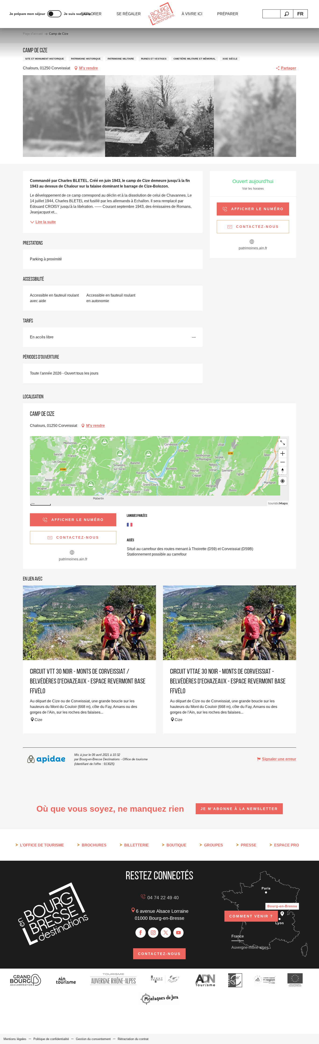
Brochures (94, 845)
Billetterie (136, 845)
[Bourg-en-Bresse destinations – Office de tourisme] (53, 944)
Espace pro (286, 845)
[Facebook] (140, 932)
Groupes (213, 845)
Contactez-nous (159, 954)
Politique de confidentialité (51, 1039)
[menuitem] (91, 14)
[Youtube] (178, 932)
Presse (248, 845)
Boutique (176, 845)
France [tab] (237, 936)
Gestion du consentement (93, 1039)
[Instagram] (153, 932)
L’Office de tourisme (42, 845)
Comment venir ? (251, 916)
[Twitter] (166, 932)
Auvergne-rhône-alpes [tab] (250, 947)
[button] (287, 14)
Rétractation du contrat (133, 1039)
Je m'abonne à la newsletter (239, 809)
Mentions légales (15, 1039)
